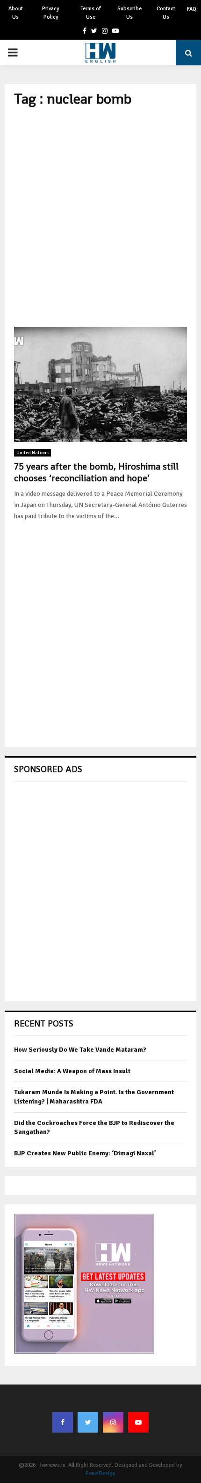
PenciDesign (100, 1473)
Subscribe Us (129, 13)
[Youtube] (138, 1422)
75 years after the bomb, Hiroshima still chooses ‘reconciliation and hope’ (96, 472)
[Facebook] (62, 1422)
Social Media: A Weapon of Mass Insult (72, 1071)
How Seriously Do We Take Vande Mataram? (80, 1050)
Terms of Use (90, 13)
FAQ (191, 9)
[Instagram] (113, 1422)
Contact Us (166, 13)
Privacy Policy (50, 13)
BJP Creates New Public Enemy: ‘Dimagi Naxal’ (85, 1153)
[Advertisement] (100, 217)
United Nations (32, 453)
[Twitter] (88, 1422)
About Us (15, 13)
